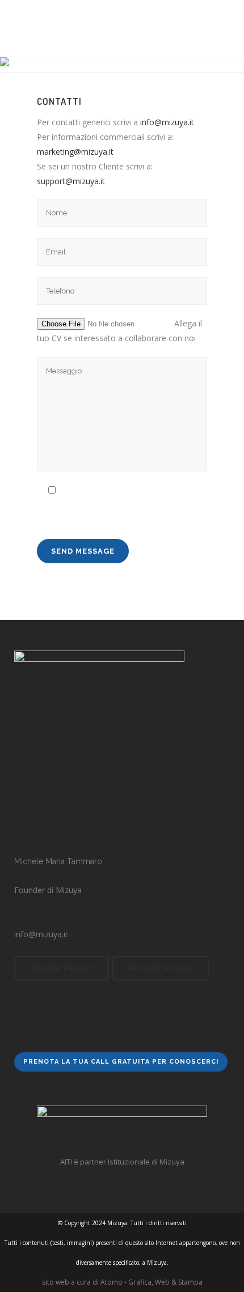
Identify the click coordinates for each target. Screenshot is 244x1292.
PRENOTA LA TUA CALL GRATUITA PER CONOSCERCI (120, 1061)
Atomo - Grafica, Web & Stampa (151, 1282)
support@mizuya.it (71, 181)
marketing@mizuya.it (76, 151)
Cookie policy (61, 968)
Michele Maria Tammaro (58, 861)
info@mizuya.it (167, 122)
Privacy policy (161, 968)
